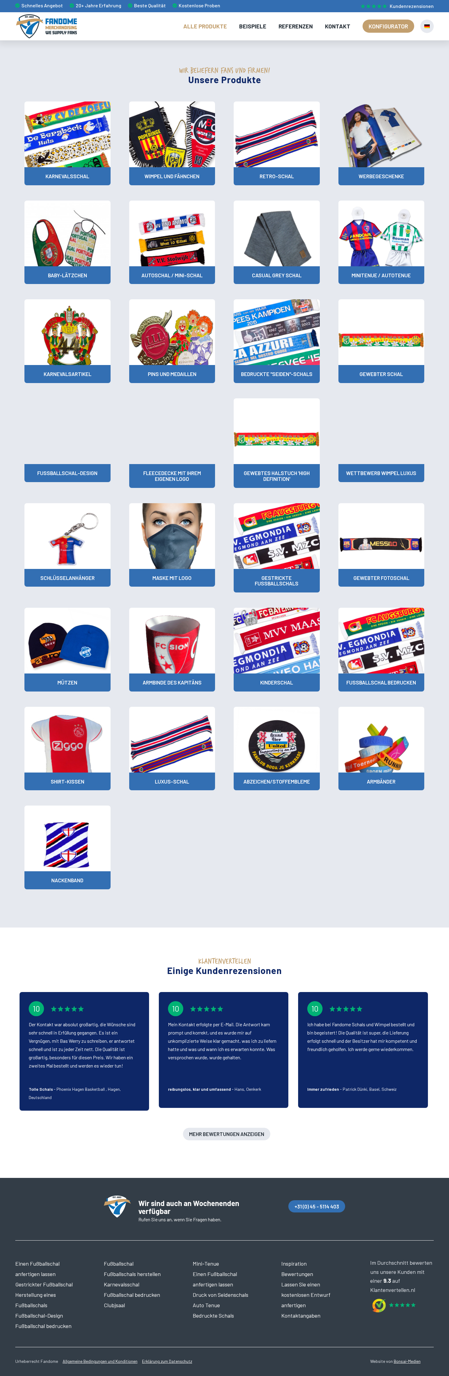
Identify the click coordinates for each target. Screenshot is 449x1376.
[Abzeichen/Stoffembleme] (277, 740)
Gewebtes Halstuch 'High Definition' (277, 476)
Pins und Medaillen (172, 374)
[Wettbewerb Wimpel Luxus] (381, 431)
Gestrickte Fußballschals (276, 581)
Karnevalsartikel (67, 374)
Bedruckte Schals (213, 1315)
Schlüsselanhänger (67, 578)
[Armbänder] (381, 740)
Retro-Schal (277, 176)
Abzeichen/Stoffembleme (276, 781)
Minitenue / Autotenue (381, 275)
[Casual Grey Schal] (277, 233)
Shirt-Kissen (67, 781)
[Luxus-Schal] (172, 740)
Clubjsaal (114, 1305)
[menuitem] (396, 6)
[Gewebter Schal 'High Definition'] (277, 431)
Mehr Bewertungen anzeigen (226, 1134)
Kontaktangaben (300, 1315)
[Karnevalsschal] (67, 134)
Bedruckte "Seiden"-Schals (276, 374)
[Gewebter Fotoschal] (381, 536)
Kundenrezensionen (412, 6)
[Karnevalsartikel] (67, 332)
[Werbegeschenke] (381, 134)
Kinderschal (276, 682)
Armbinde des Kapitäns (172, 682)
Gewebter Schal (381, 374)
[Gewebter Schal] (381, 332)
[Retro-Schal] (277, 134)
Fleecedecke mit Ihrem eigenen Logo (172, 476)
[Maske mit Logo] (172, 536)
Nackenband (67, 880)
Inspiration (294, 1263)
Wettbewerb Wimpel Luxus (381, 473)
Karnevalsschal (67, 176)
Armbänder (381, 781)
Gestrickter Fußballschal (44, 1284)
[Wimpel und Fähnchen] (172, 134)
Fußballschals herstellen (132, 1274)
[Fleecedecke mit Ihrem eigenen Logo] (172, 431)
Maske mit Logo (172, 578)
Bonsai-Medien (407, 1361)
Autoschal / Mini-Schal (172, 275)
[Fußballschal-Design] (67, 431)
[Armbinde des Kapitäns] (172, 640)
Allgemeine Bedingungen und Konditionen (100, 1361)
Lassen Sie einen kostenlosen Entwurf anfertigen (305, 1294)
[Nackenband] (67, 838)
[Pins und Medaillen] (172, 332)
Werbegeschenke (381, 176)
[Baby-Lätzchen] (67, 233)
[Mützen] (67, 640)
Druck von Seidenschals (220, 1294)
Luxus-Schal (172, 781)
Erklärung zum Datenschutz (167, 1361)
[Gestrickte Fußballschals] (277, 536)
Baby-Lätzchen (67, 275)
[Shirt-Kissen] (67, 740)
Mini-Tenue (206, 1263)
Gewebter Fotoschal (381, 578)
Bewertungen (297, 1274)
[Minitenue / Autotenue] (381, 233)
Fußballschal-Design (67, 473)
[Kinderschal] (277, 640)
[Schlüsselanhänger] (67, 536)
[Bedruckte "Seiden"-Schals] (277, 332)
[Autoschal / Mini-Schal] (172, 233)
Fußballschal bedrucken (381, 682)
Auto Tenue (206, 1305)
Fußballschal (118, 1263)
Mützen (67, 682)
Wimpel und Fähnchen (171, 176)
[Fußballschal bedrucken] (381, 640)
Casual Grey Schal (276, 275)
